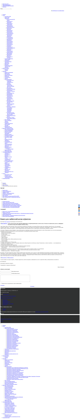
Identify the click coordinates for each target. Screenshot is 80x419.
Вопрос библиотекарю (7, 214)
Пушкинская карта (6, 201)
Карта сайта (5, 304)
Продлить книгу (6, 3)
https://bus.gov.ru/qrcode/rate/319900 (41, 311)
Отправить (2, 285)
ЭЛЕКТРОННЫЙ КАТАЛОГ (8, 5)
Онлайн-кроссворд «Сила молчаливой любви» (11, 206)
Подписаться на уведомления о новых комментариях (11, 283)
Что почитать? (5, 300)
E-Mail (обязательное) (16, 273)
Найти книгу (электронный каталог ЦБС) (10, 211)
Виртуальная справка (7, 4)
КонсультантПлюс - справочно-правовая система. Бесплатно (14, 215)
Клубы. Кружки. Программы (8, 303)
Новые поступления (6, 301)
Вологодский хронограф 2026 (8, 216)
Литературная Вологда (7, 191)
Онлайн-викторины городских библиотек (10, 203)
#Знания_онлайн (6, 192)
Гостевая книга (5, 302)
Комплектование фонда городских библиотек (11, 204)
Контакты (4, 6)
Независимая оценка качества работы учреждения (12, 205)
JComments (32, 286)
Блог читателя (5, 185)
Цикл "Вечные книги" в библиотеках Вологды (11, 197)
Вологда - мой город (6, 212)
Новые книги (5, 190)
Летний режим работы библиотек (6, 297)
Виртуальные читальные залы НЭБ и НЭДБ (11, 196)
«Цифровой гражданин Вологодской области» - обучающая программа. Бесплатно (18, 213)
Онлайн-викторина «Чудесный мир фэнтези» (11, 207)
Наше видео (5, 299)
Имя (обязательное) (15, 271)
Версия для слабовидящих (59, 10)
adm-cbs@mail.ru (6, 294)
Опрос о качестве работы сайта (8, 202)
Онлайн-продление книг (7, 194)
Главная (4, 183)
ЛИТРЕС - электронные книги (8, 193)
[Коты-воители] (3, 223)
